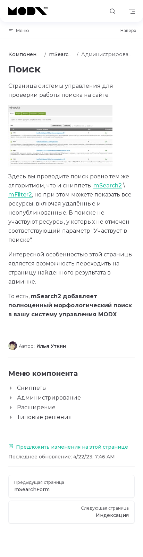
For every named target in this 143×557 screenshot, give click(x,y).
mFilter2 (20, 194)
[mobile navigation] (132, 11)
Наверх (128, 30)
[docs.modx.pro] (29, 11)
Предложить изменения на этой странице (72, 447)
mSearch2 (107, 185)
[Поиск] (112, 11)
